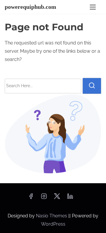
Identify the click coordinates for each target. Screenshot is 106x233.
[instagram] (44, 198)
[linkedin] (70, 198)
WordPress (53, 224)
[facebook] (31, 198)
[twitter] (57, 198)
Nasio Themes (52, 216)
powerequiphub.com (30, 7)
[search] (91, 86)
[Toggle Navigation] (92, 7)
